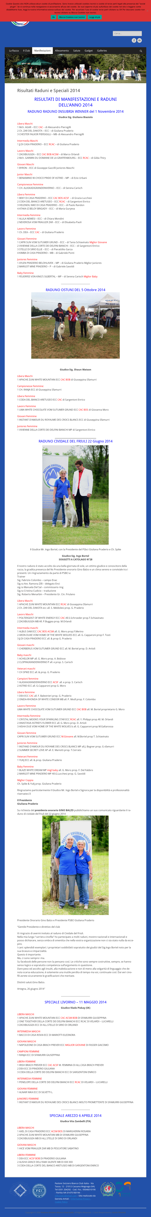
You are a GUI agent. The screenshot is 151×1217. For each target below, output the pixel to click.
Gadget (89, 50)
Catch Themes (119, 1212)
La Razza (14, 50)
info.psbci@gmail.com (66, 1195)
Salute (76, 50)
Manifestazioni (42, 50)
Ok (53, 17)
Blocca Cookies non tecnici (72, 17)
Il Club (26, 50)
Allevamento (62, 50)
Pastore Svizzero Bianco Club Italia (57, 1212)
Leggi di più (94, 17)
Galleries (102, 50)
